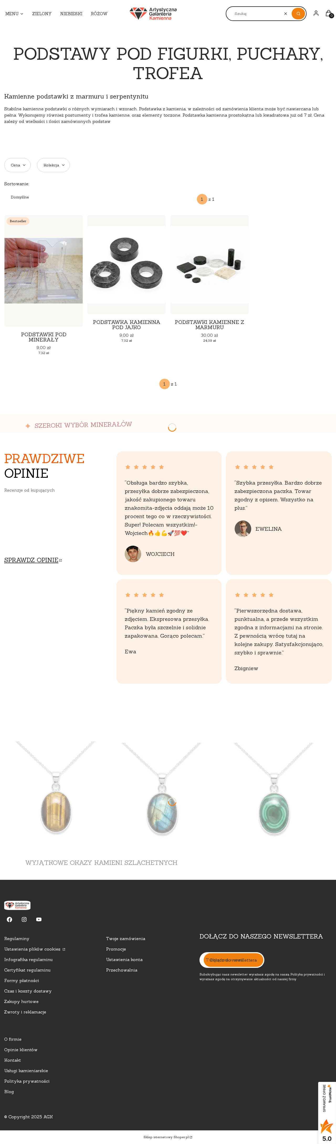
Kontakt (12, 1060)
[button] (298, 13)
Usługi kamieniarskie (26, 1070)
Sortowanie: (16, 183)
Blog (9, 1091)
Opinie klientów (21, 1049)
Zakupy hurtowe (21, 1001)
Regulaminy (16, 938)
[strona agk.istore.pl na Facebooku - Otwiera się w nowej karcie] (9, 919)
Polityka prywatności (27, 1081)
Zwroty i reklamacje (25, 1012)
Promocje (116, 949)
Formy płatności (21, 980)
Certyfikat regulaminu (27, 970)
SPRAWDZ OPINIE (31, 560)
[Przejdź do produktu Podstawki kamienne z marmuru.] (209, 264)
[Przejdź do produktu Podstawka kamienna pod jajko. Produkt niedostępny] (126, 264)
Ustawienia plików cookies (33, 949)
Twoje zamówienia (125, 938)
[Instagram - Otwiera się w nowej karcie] (24, 919)
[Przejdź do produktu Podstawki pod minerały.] (43, 271)
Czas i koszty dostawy (28, 991)
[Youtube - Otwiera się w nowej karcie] (39, 919)
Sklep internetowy (166, 1137)
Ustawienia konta (124, 959)
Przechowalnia (121, 970)
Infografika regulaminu (28, 959)
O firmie (13, 1039)
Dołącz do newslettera (233, 960)
